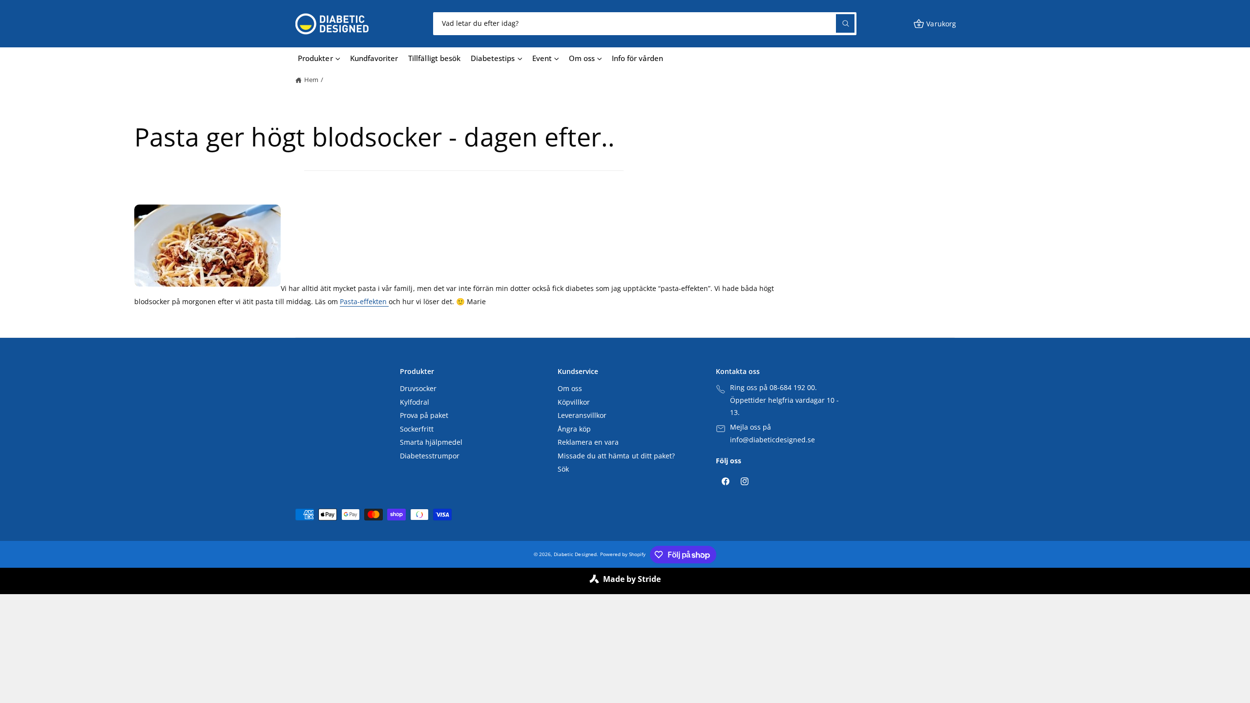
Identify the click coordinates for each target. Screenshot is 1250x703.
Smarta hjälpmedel (431, 442)
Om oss (582, 58)
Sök (563, 469)
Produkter (315, 58)
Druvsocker (418, 388)
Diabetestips (493, 58)
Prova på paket (424, 415)
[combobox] (644, 23)
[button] (935, 23)
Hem (311, 80)
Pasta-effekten (364, 301)
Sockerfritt (417, 429)
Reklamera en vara (588, 442)
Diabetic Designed (575, 554)
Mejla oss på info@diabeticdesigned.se (772, 433)
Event (542, 58)
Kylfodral (414, 402)
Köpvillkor (574, 402)
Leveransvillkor (582, 415)
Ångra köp (574, 429)
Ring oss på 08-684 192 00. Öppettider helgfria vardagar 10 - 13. (784, 400)
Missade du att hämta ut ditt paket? (616, 456)
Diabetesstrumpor (429, 456)
